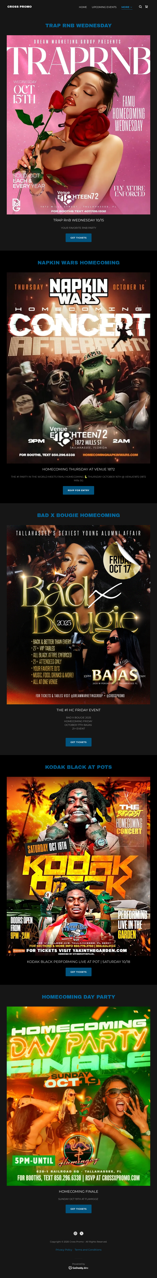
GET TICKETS (79, 742)
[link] (19, 6)
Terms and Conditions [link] (88, 1249)
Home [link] (83, 7)
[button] (126, 7)
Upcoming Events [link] (104, 7)
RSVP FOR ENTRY (78, 490)
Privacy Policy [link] (64, 1249)
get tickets (79, 237)
